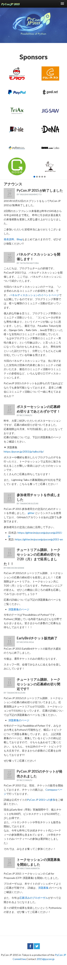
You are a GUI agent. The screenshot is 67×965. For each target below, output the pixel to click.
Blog (19, 239)
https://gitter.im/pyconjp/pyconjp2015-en (39, 539)
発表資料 (9, 239)
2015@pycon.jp (46, 959)
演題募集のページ (18, 609)
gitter (31, 513)
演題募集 (43, 887)
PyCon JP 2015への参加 (41, 799)
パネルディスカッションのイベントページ (34, 295)
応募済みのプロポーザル (33, 897)
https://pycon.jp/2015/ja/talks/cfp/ (24, 451)
